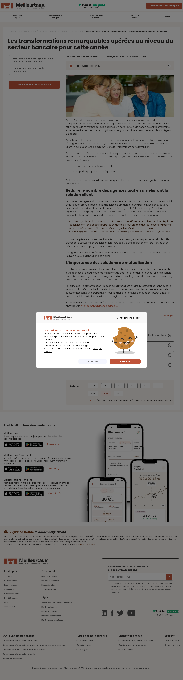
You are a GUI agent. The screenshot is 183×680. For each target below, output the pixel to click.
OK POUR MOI (125, 361)
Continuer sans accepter (128, 320)
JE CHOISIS (92, 361)
